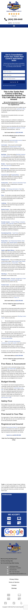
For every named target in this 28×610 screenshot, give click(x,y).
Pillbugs (17, 222)
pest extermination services (16, 140)
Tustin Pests (15, 233)
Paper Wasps (22, 261)
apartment (19, 108)
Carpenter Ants (5, 174)
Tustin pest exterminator (6, 338)
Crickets (13, 222)
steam (9, 343)
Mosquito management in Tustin (18, 278)
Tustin (16, 141)
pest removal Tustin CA (12, 427)
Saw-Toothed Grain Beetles (14, 240)
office (24, 108)
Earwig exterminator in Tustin (15, 189)
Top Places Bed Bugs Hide (7, 560)
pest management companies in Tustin (16, 127)
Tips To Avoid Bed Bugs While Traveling (10, 563)
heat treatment (17, 341)
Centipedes (22, 222)
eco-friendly (10, 341)
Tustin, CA (16, 297)
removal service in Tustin (15, 146)
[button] (14, 25)
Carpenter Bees (15, 174)
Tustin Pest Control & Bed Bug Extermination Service (13, 94)
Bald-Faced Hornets (6, 262)
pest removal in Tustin (6, 397)
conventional (4, 343)
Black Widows (11, 250)
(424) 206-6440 (17, 66)
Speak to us (9, 435)
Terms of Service (14, 582)
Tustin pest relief (7, 165)
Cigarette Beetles (13, 242)
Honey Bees (15, 262)
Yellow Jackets (15, 261)
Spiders (3, 250)
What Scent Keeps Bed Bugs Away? (9, 558)
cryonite (14, 343)
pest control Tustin (11, 368)
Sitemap (14, 588)
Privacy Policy (14, 579)
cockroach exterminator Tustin (19, 182)
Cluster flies (11, 223)
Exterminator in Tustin (17, 102)
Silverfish (3, 223)
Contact (14, 585)
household (12, 280)
